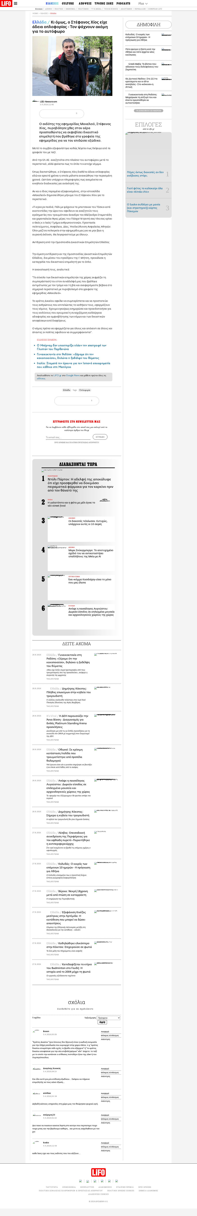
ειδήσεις (41, 378)
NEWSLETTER (87, 1187)
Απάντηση (105, 1039)
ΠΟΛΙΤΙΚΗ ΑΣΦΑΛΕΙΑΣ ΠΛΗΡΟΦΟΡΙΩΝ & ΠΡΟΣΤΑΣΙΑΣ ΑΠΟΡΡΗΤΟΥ (71, 1190)
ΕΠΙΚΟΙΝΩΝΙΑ (69, 1187)
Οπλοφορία (84, 390)
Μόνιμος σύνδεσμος (110, 1035)
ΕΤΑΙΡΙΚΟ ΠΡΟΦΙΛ (125, 1187)
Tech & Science (111, 9)
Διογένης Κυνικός (52, 1068)
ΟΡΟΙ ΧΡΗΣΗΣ (59, 442)
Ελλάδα (38, 9)
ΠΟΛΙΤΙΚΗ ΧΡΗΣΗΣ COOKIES (120, 1190)
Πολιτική (58, 9)
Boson (46, 1031)
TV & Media (96, 9)
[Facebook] (104, 92)
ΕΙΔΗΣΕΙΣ (44, 13)
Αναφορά (105, 1032)
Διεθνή (48, 9)
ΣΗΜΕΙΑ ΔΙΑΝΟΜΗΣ (148, 1190)
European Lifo (155, 9)
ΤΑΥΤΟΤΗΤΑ (52, 1187)
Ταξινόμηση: (90, 1018)
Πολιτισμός (83, 9)
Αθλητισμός (126, 9)
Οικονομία (70, 9)
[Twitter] (109, 92)
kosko (46, 1142)
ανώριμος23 (49, 1115)
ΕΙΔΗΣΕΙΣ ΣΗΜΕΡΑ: (47, 339)
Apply (102, 1022)
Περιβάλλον (140, 9)
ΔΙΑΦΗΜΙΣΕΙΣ (105, 1187)
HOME (35, 13)
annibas (47, 1093)
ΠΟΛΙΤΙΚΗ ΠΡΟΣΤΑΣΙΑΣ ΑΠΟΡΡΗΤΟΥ (84, 442)
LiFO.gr (57, 375)
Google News (73, 375)
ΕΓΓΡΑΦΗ (100, 437)
